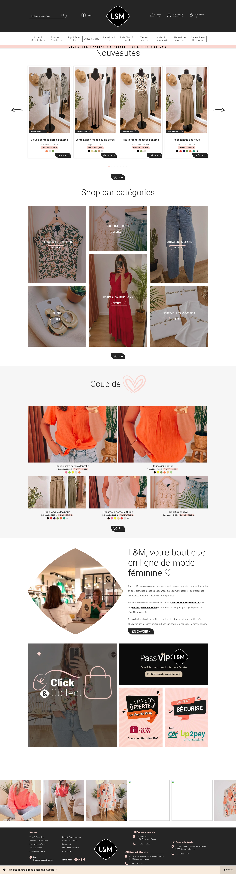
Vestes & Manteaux (144, 38)
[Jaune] (73, 472)
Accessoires (67, 851)
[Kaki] (53, 151)
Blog (89, 15)
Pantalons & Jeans (109, 38)
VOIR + (118, 177)
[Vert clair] (171, 472)
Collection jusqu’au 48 (162, 38)
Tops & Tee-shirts (74, 38)
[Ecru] (168, 472)
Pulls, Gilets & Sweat (126, 38)
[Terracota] (190, 151)
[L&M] (72, 695)
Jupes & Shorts (91, 38)
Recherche (64, 16)
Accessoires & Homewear (198, 38)
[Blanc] (50, 151)
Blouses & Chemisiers (56, 38)
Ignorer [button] (229, 869)
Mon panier (199, 15)
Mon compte (178, 15)
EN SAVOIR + (141, 631)
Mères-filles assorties (180, 38)
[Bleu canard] (193, 151)
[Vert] (69, 472)
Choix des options (36, 131)
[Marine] (184, 151)
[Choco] (102, 151)
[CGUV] (186, 717)
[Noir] (89, 151)
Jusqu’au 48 (66, 844)
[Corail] (46, 151)
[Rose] (66, 472)
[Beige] (92, 151)
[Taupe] (99, 151)
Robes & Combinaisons (38, 38)
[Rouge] (180, 151)
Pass (159, 15)
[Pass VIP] (163, 664)
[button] (108, 167)
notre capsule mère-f (143, 607)
